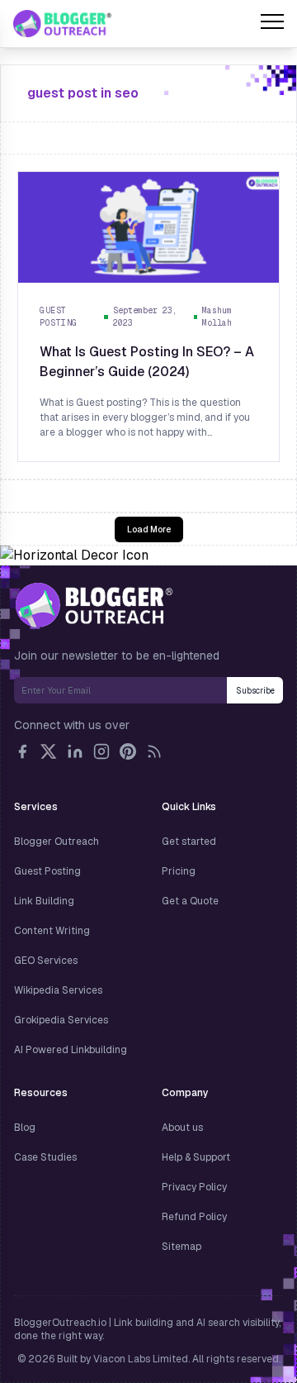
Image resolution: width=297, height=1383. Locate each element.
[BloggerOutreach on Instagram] (101, 751)
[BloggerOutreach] (93, 605)
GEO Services (46, 960)
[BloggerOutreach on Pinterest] (128, 751)
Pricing (179, 871)
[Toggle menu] (272, 24)
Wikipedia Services (58, 990)
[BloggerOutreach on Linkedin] (75, 751)
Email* (120, 690)
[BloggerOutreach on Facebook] (22, 751)
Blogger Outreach (56, 841)
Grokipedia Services (61, 1020)
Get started (189, 841)
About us (182, 1127)
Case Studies (45, 1157)
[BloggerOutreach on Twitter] (48, 751)
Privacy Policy (194, 1187)
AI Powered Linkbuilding (70, 1049)
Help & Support (196, 1157)
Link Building (44, 901)
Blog (24, 1127)
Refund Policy (194, 1216)
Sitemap (181, 1246)
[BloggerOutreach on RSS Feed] (154, 751)
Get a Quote (190, 901)
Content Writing (52, 930)
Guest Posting (47, 871)
